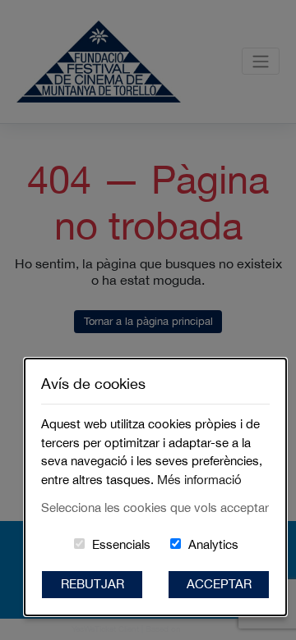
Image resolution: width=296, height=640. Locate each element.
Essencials (121, 544)
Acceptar (219, 584)
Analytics (213, 544)
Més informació (199, 480)
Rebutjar (92, 584)
